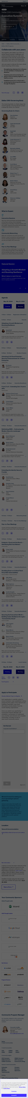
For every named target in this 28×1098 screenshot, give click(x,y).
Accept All (13, 1095)
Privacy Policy (22, 1087)
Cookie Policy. (6, 1088)
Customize (13, 1091)
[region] (14, 1088)
